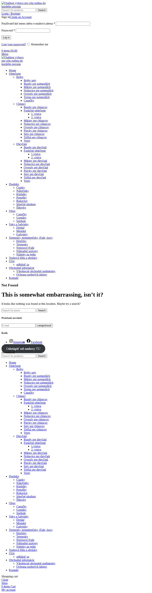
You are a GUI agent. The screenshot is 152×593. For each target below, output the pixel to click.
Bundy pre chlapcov (35, 107)
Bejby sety (30, 80)
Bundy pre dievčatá (35, 147)
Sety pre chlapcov (34, 134)
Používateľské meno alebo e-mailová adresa (28, 23)
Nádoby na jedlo (26, 254)
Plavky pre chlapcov (36, 130)
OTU (23, 349)
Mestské (21, 231)
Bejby (19, 77)
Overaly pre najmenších (38, 93)
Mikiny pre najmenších (37, 87)
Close (4, 579)
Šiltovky (21, 207)
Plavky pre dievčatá (35, 170)
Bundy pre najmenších (37, 83)
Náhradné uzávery (27, 251)
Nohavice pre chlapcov (37, 124)
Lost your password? (13, 44)
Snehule (21, 221)
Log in (6, 37)
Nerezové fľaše (25, 247)
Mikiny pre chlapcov (36, 120)
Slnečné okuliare (26, 204)
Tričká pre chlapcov (35, 137)
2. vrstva (36, 117)
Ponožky (21, 197)
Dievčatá (21, 144)
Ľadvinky (22, 234)
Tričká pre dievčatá (35, 177)
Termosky (22, 244)
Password (8, 30)
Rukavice (21, 201)
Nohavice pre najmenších (38, 90)
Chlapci (20, 103)
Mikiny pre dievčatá (35, 160)
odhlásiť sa (22, 264)
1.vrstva (35, 154)
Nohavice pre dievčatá (37, 164)
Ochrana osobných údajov (31, 274)
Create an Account (21, 17)
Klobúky (21, 194)
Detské (20, 227)
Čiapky (20, 187)
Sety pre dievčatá (34, 174)
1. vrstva (36, 113)
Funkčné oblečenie (35, 110)
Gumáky (21, 217)
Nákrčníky (22, 190)
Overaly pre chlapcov (36, 127)
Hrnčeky (21, 241)
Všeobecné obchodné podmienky (35, 271)
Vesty (27, 140)
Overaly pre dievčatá (36, 167)
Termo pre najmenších (37, 97)
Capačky (29, 100)
